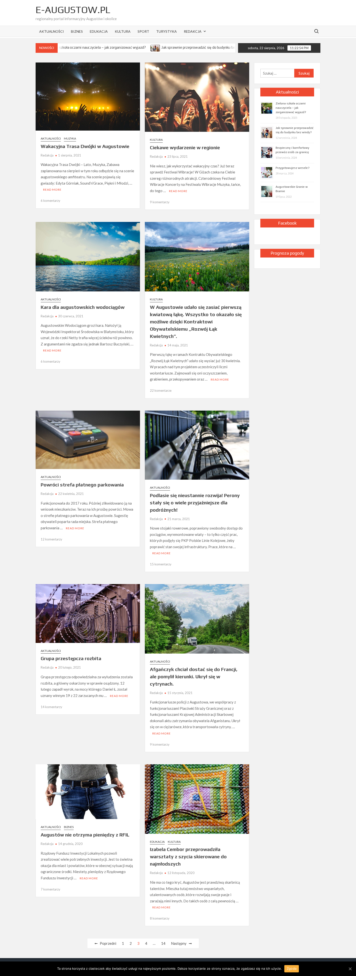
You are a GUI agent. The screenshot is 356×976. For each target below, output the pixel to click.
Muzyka (70, 138)
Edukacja (99, 31)
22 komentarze (160, 390)
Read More (52, 189)
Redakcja (192, 31)
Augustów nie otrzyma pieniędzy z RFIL (85, 834)
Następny (178, 943)
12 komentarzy (51, 539)
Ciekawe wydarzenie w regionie (185, 147)
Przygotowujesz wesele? (293, 168)
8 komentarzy (160, 918)
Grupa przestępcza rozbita (71, 658)
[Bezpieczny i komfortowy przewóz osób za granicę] (223, 47)
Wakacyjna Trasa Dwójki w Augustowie (85, 146)
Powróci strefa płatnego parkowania (82, 484)
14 (163, 943)
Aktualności (51, 31)
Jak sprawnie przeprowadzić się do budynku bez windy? (170, 47)
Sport (143, 31)
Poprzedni (108, 943)
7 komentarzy (50, 889)
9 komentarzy (160, 202)
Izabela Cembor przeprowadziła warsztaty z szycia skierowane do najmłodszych (188, 856)
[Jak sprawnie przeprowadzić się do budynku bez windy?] (120, 47)
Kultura (123, 31)
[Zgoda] (350, 968)
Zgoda (291, 968)
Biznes (77, 31)
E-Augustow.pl (73, 9)
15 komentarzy (160, 564)
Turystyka (166, 31)
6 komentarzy (50, 201)
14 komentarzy (51, 707)
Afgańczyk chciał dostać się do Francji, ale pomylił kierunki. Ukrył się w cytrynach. (193, 676)
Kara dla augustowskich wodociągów (82, 307)
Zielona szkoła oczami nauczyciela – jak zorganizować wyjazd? (291, 108)
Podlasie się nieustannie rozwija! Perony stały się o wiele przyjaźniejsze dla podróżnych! (195, 502)
